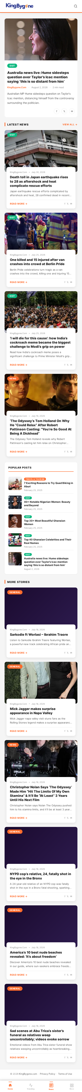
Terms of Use (65, 1073)
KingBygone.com (28, 1073)
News (13, 378)
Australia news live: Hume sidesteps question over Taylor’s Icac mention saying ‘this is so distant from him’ (38, 77)
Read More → (18, 203)
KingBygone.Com (16, 87)
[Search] (75, 6)
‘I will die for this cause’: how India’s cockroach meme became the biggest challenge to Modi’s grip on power (40, 342)
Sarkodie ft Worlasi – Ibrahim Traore (39, 634)
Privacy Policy (47, 1073)
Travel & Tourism (35, 479)
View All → (70, 124)
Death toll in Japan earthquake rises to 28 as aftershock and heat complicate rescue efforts (39, 181)
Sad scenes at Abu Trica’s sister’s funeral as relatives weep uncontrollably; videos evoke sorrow (39, 1035)
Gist (12, 65)
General (15, 592)
